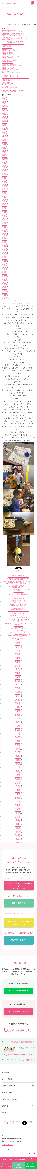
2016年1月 (4, 206)
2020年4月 (4, 162)
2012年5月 (4, 264)
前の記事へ (18, 570)
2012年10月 (4, 259)
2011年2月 (4, 284)
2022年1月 (4, 137)
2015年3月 (4, 219)
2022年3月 (4, 135)
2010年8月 (4, 293)
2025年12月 (4, 102)
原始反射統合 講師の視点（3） (9, 30)
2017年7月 (4, 182)
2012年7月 (4, 263)
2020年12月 (4, 151)
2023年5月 (4, 116)
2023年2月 (4, 120)
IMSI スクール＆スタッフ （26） (10, 87)
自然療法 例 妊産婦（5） (8, 53)
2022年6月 (4, 131)
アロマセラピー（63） (7, 46)
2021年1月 (4, 150)
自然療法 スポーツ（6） (7, 57)
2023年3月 (4, 118)
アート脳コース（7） (6, 84)
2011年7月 (4, 278)
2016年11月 (4, 193)
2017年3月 (4, 188)
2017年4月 (4, 186)
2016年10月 (4, 195)
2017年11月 (4, 177)
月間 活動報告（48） (7, 48)
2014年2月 (4, 237)
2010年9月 (4, 291)
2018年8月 (4, 167)
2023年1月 (4, 121)
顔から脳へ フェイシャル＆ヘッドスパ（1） (12, 31)
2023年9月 (4, 113)
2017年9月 (4, 180)
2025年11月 (4, 103)
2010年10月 (4, 290)
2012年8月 (4, 261)
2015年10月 (4, 210)
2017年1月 (4, 191)
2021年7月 (4, 143)
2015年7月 (4, 214)
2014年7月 (4, 230)
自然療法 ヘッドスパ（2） (8, 68)
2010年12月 (4, 287)
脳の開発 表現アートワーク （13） (10, 83)
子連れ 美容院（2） (6, 82)
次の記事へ (18, 572)
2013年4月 (4, 250)
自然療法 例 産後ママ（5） (8, 54)
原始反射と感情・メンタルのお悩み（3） (11, 34)
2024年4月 (4, 108)
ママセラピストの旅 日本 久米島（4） (11, 72)
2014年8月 (4, 229)
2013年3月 (4, 252)
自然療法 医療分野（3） (7, 61)
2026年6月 (4, 98)
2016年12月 (4, 192)
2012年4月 (4, 265)
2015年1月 (4, 222)
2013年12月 (4, 240)
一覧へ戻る (19, 571)
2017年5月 (4, 185)
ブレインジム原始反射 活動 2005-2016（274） (13, 44)
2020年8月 (4, 157)
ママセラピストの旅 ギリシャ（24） (10, 76)
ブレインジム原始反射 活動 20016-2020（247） (13, 42)
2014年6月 (4, 231)
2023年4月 (4, 117)
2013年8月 (4, 245)
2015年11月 (4, 208)
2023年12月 (4, 112)
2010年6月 (4, 295)
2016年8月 (4, 197)
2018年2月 (4, 173)
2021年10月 (4, 142)
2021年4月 (4, 147)
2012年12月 (4, 256)
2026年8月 (4, 97)
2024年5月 (4, 106)
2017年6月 (4, 184)
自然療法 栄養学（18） (7, 63)
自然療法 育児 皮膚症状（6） (9, 64)
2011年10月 (4, 274)
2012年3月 (4, 267)
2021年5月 (4, 146)
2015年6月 (4, 215)
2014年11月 (4, 225)
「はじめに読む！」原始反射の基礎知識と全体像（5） (14, 33)
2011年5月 (4, 280)
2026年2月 (4, 101)
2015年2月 (4, 220)
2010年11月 (4, 289)
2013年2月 (4, 253)
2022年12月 (4, 123)
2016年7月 (4, 199)
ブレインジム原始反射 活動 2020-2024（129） (13, 41)
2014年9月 (4, 227)
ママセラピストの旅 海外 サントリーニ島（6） (13, 73)
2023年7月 (4, 114)
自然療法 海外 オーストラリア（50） (11, 56)
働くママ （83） (6, 71)
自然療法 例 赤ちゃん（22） (9, 50)
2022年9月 (4, 127)
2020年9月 (4, 155)
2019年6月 (4, 166)
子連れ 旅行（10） (6, 80)
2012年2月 (4, 268)
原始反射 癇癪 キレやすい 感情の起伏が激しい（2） (14, 38)
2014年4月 (4, 234)
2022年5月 (4, 132)
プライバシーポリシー (29, 1153)
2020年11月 (4, 152)
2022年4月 (4, 133)
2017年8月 (4, 181)
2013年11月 (4, 241)
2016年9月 (4, 196)
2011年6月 (4, 279)
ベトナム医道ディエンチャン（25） (10, 86)
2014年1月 (4, 238)
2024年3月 (4, 109)
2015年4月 (4, 218)
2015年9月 (4, 211)
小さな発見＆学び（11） (7, 45)
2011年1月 (4, 286)
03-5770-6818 (19, 1030)
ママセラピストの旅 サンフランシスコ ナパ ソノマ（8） (15, 78)
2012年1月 (4, 269)
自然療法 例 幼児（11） (8, 52)
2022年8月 (4, 128)
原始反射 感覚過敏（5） (7, 39)
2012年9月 (4, 260)
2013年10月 (4, 242)
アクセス (6, 1149)
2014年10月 (4, 226)
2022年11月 (4, 124)
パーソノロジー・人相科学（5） (9, 91)
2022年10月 (4, 125)
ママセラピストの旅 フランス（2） (10, 75)
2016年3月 (4, 203)
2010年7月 (4, 294)
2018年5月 (4, 169)
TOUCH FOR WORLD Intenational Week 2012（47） (14, 90)
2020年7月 (4, 158)
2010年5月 (4, 297)
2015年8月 (4, 212)
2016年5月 (4, 200)
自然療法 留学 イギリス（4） (9, 60)
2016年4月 (4, 201)
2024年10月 (4, 105)
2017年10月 (4, 178)
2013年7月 (4, 246)
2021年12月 (4, 139)
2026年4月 (4, 99)
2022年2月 (4, 136)
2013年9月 (4, 244)
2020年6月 (4, 159)
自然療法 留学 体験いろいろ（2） (10, 58)
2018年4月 (4, 170)
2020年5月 (4, 161)
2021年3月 (4, 148)
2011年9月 (4, 275)
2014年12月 (4, 223)
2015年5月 (4, 216)
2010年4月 (4, 298)
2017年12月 (4, 176)
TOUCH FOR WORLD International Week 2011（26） (14, 88)
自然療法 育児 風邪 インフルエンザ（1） (12, 65)
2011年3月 (4, 283)
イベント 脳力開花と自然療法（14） (10, 92)
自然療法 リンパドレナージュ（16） (10, 69)
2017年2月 (4, 189)
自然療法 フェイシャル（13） (9, 67)
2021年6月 (4, 144)
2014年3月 (4, 235)
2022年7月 (4, 129)
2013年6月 (4, 248)
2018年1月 (4, 174)
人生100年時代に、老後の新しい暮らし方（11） (13, 49)
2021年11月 (4, 140)
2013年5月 (4, 249)
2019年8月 (4, 163)
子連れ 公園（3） (6, 79)
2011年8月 (4, 276)
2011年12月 (4, 271)
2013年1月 (4, 254)
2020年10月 (4, 154)
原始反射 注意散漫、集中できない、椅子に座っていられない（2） (17, 35)
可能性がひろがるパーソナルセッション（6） (12, 37)
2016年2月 (4, 204)
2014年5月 (4, 233)
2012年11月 (4, 257)
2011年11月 (4, 272)
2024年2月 (4, 110)
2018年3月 (4, 171)
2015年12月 (4, 207)
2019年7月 (4, 165)
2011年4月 (4, 282)
